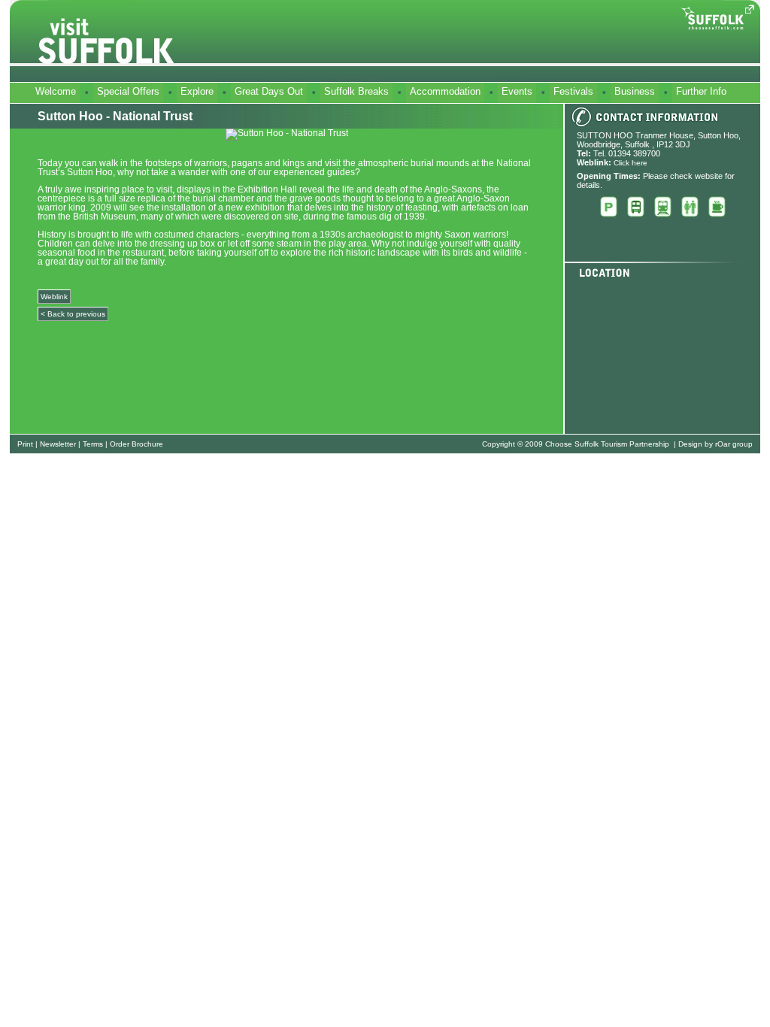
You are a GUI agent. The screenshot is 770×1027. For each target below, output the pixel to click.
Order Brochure (136, 444)
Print (25, 444)
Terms (93, 444)
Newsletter (58, 444)
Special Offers (128, 91)
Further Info (701, 91)
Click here (630, 163)
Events (517, 91)
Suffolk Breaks (356, 91)
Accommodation (445, 91)
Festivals (573, 91)
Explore (197, 91)
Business (634, 91)
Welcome (55, 91)
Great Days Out (269, 91)
